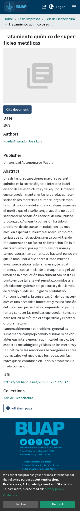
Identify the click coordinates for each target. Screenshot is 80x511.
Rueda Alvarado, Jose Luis (22, 141)
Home (8, 19)
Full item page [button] (21, 408)
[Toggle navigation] (74, 6)
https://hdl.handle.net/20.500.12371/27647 (35, 382)
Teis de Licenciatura (60, 19)
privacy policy (54, 489)
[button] (51, 6)
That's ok (58, 504)
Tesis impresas (29, 19)
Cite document (17, 109)
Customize (10, 495)
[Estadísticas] (44, 6)
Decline (21, 504)
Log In (61, 6)
